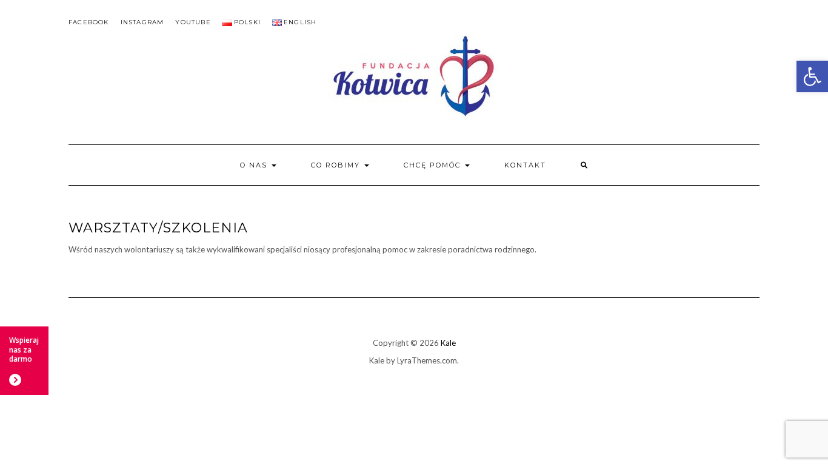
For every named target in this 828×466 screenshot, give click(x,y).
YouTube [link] (192, 22)
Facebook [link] (88, 22)
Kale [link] (448, 343)
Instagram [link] (142, 22)
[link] (812, 76)
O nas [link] (255, 165)
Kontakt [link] (525, 165)
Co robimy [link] (337, 165)
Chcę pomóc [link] (434, 165)
